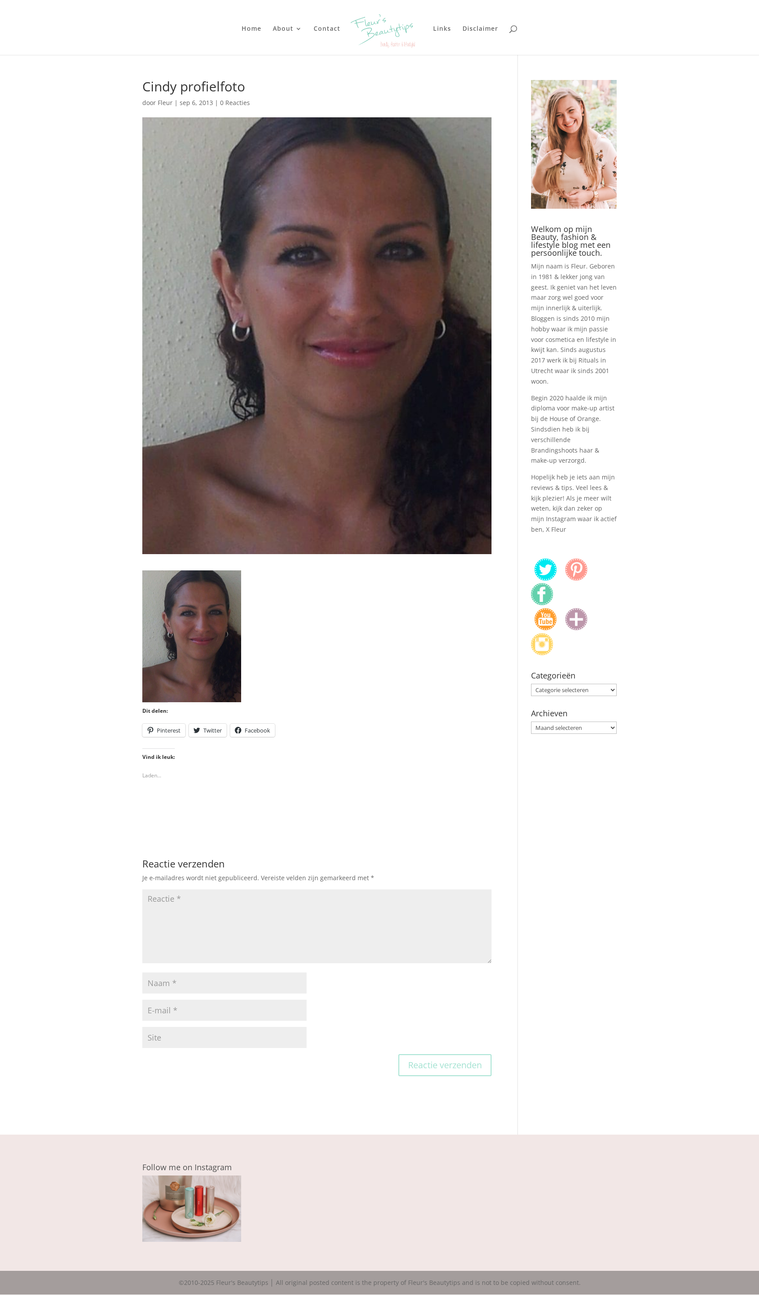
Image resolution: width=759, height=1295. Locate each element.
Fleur (165, 102)
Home (251, 29)
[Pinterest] (576, 578)
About (283, 29)
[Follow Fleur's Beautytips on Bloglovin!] (576, 628)
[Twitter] (546, 578)
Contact (327, 29)
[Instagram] (542, 653)
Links (442, 29)
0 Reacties (235, 102)
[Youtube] (546, 628)
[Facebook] (542, 603)
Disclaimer (480, 29)
